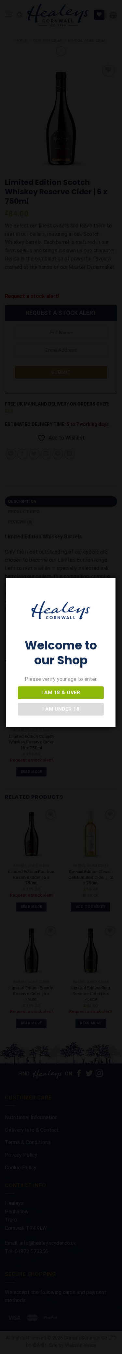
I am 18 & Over (60, 692)
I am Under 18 (60, 709)
